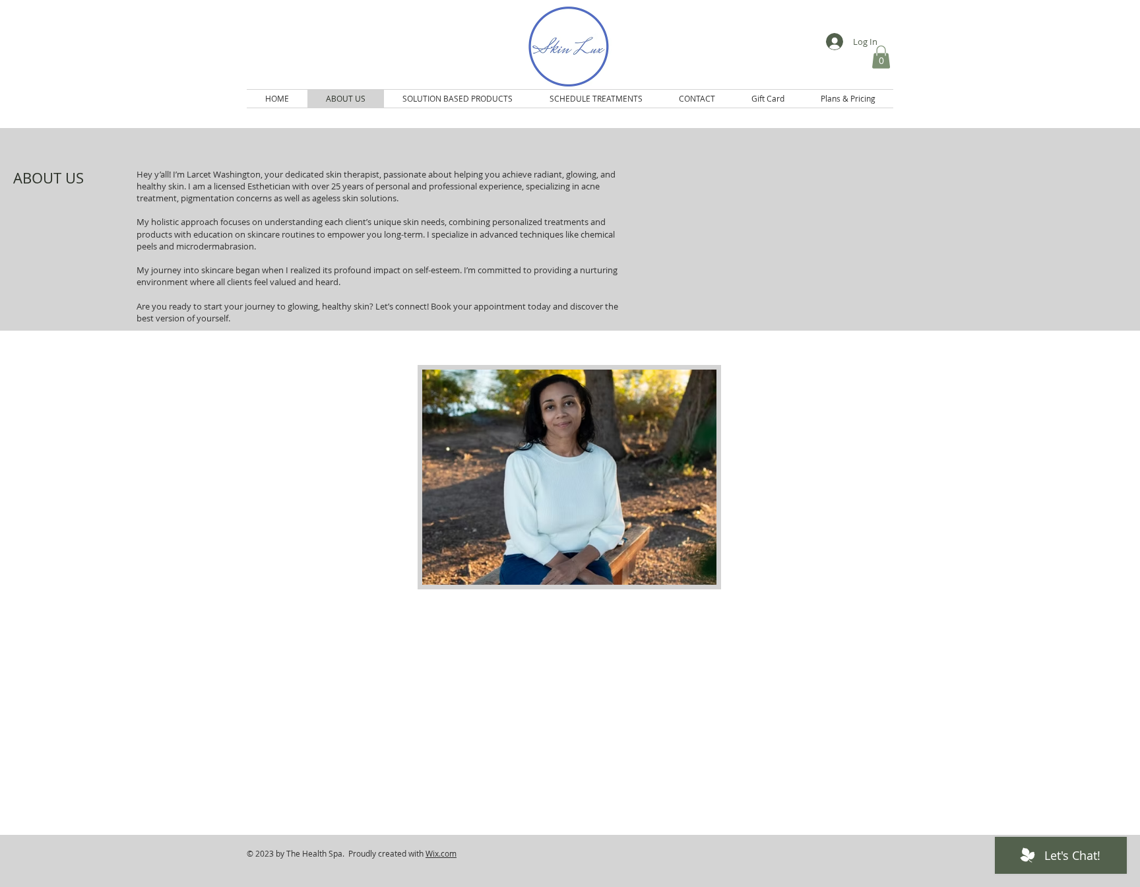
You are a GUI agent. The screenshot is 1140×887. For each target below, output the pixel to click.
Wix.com (441, 853)
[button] (881, 57)
